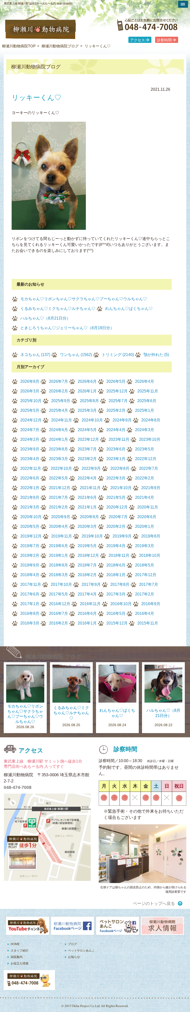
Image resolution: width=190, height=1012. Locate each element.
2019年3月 (144, 546)
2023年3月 (58, 459)
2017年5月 (58, 594)
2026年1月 (87, 391)
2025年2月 (115, 410)
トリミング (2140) (118, 355)
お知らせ (74, 957)
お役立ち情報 (19, 963)
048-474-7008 (17, 787)
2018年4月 (29, 575)
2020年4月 (58, 526)
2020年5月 (29, 526)
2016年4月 (144, 613)
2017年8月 (119, 584)
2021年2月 (58, 507)
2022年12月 (145, 459)
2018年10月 (149, 555)
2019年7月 (29, 546)
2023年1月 (115, 459)
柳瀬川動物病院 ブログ (53, 657)
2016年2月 (58, 623)
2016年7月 (58, 613)
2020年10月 (31, 517)
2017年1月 (29, 604)
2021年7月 (58, 497)
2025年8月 (89, 401)
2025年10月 (31, 401)
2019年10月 (92, 536)
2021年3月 (29, 507)
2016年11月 (90, 604)
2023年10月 (149, 439)
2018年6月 (115, 565)
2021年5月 (115, 497)
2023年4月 (29, 459)
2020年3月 (87, 526)
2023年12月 (88, 439)
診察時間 (164, 40)
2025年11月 (147, 391)
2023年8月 (58, 449)
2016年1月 (87, 623)
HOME (15, 944)
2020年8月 (89, 517)
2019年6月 (58, 546)
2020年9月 (60, 517)
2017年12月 (145, 575)
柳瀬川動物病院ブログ (60, 46)
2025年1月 (144, 410)
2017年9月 (91, 584)
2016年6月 (87, 613)
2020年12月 (117, 507)
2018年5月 (144, 565)
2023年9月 (29, 449)
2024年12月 (31, 420)
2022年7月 (148, 468)
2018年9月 (29, 565)
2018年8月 (58, 565)
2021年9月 (150, 488)
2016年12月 (59, 604)
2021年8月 (29, 497)
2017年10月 (61, 584)
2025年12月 (117, 391)
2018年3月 (58, 575)
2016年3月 (29, 623)
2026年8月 (29, 381)
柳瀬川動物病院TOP (19, 46)
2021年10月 (121, 488)
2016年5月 (115, 613)
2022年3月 (115, 478)
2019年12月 (31, 536)
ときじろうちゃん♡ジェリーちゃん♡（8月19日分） (67, 328)
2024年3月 (144, 430)
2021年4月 (144, 497)
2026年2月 (58, 391)
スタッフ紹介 (19, 950)
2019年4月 (115, 546)
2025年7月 (118, 401)
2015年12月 (117, 623)
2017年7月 (148, 584)
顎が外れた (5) (156, 355)
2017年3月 (115, 594)
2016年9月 (150, 604)
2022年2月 (144, 478)
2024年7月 (29, 430)
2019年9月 (122, 536)
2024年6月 (58, 430)
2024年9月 (122, 420)
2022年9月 (91, 468)
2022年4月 (87, 478)
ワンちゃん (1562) (76, 355)
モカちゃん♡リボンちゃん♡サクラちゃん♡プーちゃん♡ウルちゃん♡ (83, 299)
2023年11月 (119, 439)
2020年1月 (144, 526)
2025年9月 (60, 401)
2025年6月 (146, 401)
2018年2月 (87, 575)
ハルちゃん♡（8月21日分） (45, 318)
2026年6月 (87, 381)
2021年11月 (90, 488)
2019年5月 (87, 546)
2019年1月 (58, 555)
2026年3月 (29, 391)
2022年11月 (30, 468)
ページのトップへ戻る (154, 903)
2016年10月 (121, 604)
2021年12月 (59, 488)
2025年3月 (87, 410)
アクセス (137, 40)
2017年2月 (144, 594)
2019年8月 (150, 536)
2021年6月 (87, 497)
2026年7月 (58, 381)
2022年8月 (119, 468)
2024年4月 (115, 430)
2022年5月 (58, 478)
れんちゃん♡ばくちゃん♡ (129, 308)
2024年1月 (58, 439)
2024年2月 (29, 439)
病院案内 (17, 957)
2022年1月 (29, 488)
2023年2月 (87, 459)
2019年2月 (29, 555)
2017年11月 (30, 584)
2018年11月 (119, 555)
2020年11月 (147, 507)
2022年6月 (29, 478)
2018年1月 (115, 575)
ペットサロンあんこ (81, 950)
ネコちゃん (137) (35, 355)
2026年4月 (144, 381)
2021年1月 (87, 507)
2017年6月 (29, 594)
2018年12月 (88, 555)
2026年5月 (115, 381)
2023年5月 (144, 449)
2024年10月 (92, 420)
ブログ (72, 944)
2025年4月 (58, 410)
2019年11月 (61, 536)
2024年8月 (150, 420)
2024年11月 (61, 420)
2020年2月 (115, 526)
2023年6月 (115, 449)
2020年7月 (118, 517)
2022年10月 (61, 468)
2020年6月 (146, 517)
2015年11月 (147, 623)
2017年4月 (87, 594)
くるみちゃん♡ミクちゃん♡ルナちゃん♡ (57, 308)
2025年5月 (29, 410)
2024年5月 (87, 430)
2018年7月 (87, 565)
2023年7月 (87, 449)
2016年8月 (29, 613)
